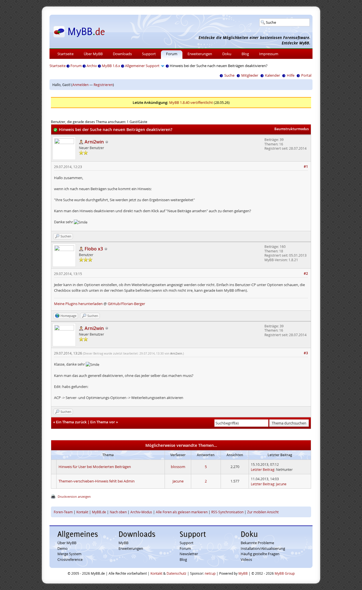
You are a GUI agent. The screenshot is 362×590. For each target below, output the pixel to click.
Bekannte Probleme (257, 542)
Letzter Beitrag (262, 469)
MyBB (123, 542)
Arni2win (176, 353)
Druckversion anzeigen (74, 496)
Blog (245, 53)
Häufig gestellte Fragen (260, 553)
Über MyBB (93, 53)
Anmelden (80, 84)
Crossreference (70, 559)
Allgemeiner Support (142, 65)
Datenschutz (176, 573)
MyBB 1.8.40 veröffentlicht (191, 102)
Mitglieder (249, 75)
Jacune (178, 481)
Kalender (272, 75)
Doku (226, 53)
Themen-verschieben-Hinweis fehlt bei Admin (97, 481)
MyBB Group (285, 573)
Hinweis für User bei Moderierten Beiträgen (95, 466)
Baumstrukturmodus (291, 128)
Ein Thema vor (102, 421)
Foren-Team (63, 512)
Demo (62, 548)
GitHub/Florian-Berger (126, 303)
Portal (306, 75)
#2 (306, 273)
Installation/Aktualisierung (263, 548)
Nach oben (118, 512)
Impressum (268, 53)
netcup (210, 573)
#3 (306, 353)
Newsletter (189, 553)
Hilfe (290, 75)
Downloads (122, 53)
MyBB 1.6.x (111, 65)
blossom (178, 466)
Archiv (92, 65)
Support (149, 53)
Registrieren (103, 84)
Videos (246, 559)
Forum (171, 53)
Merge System (69, 553)
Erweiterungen (200, 53)
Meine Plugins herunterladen (78, 303)
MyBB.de (99, 512)
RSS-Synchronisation (227, 512)
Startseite (65, 53)
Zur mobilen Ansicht (263, 512)
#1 (306, 166)
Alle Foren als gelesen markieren (182, 512)
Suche (229, 75)
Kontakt (82, 512)
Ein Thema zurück (71, 421)
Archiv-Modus (141, 512)
